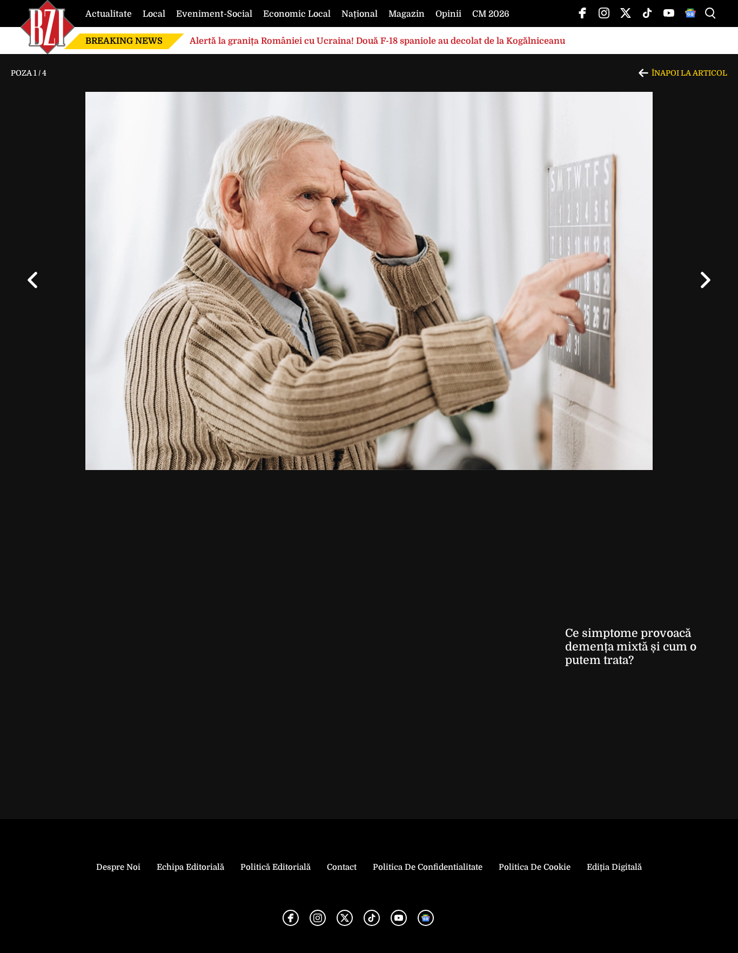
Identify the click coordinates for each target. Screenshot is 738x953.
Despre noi (118, 867)
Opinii (448, 14)
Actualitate (108, 14)
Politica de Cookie (535, 867)
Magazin (406, 14)
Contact (342, 867)
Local (154, 14)
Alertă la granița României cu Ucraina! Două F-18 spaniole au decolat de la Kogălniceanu (377, 41)
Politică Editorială (275, 867)
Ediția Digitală (614, 867)
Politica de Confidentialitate (427, 867)
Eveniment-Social (214, 14)
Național (359, 14)
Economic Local (297, 14)
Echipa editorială (190, 867)
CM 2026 (490, 14)
